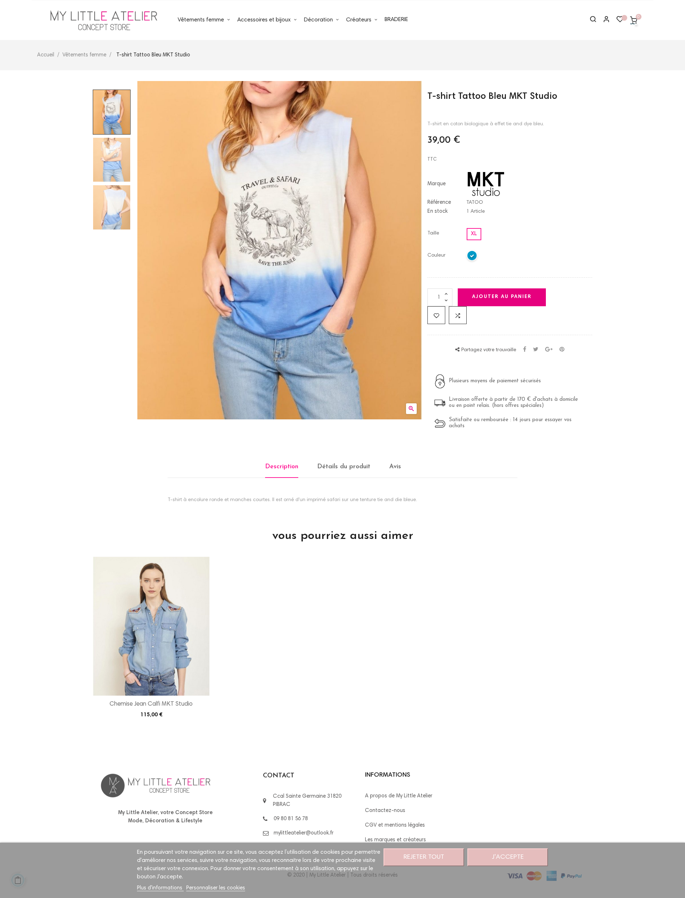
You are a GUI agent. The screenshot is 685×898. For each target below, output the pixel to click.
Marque (436, 184)
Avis (395, 467)
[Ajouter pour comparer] (458, 315)
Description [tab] (281, 467)
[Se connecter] (603, 20)
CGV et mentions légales (395, 825)
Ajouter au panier (502, 296)
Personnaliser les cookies (215, 888)
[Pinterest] (561, 350)
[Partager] (524, 350)
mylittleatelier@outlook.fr (304, 833)
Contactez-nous (385, 810)
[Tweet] (535, 350)
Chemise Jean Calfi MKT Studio (151, 704)
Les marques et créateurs (395, 840)
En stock (437, 211)
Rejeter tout (424, 857)
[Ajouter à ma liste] (436, 315)
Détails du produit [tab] (343, 467)
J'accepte (508, 857)
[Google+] (549, 350)
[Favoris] (620, 21)
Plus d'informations (160, 888)
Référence (439, 202)
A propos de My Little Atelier (398, 796)
